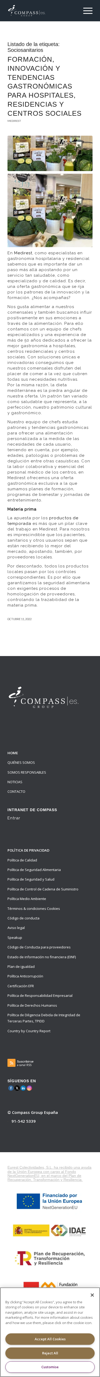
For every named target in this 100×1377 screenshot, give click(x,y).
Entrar (13, 818)
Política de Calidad (22, 860)
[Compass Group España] (41, 10)
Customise (50, 1366)
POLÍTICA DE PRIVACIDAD (28, 850)
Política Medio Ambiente (26, 898)
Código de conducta (23, 918)
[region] (50, 1332)
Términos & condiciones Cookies (33, 908)
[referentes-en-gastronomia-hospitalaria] (50, 153)
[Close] (92, 1295)
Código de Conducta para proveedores (39, 947)
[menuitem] (85, 10)
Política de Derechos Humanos (32, 1005)
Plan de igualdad (21, 966)
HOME (12, 752)
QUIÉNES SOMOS (21, 762)
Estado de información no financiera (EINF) (41, 957)
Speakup (14, 937)
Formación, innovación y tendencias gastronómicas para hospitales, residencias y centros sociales (44, 86)
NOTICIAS (14, 781)
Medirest (14, 120)
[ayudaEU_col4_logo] (50, 1258)
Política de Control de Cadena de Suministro (42, 889)
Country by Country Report (28, 1030)
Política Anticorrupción (25, 976)
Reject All (50, 1353)
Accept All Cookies (50, 1339)
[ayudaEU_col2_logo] (50, 1201)
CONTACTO (16, 791)
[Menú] (85, 10)
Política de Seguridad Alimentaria (34, 869)
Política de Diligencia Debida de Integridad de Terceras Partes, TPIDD (43, 1018)
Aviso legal (16, 927)
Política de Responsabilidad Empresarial (40, 995)
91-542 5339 (23, 1121)
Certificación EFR (20, 986)
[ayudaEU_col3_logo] (50, 1230)
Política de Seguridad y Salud (30, 879)
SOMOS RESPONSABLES (26, 772)
